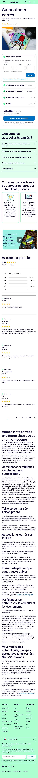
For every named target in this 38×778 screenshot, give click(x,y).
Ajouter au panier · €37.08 (19, 118)
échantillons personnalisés (27, 693)
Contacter (29, 718)
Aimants (4, 715)
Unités (29, 64)
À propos (28, 708)
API (27, 724)
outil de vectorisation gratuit (24, 595)
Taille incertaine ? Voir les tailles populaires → (16, 79)
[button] (3, 2)
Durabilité (28, 715)
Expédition (17, 711)
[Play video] (20, 240)
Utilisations (5, 728)
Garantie (28, 711)
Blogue (28, 721)
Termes (25, 771)
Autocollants (5, 708)
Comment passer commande (18, 727)
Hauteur (18, 64)
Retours (16, 723)
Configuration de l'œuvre (18, 715)
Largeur (6, 64)
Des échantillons (6, 724)
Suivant (30, 75)
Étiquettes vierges (7, 721)
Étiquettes (4, 711)
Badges (4, 718)
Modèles (16, 720)
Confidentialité (17, 771)
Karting (28, 728)
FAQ (15, 708)
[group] (19, 262)
